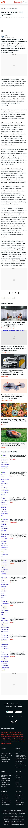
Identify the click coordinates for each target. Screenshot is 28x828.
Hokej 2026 (18, 779)
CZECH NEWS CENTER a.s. (19, 810)
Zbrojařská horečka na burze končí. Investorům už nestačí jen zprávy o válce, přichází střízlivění (12, 396)
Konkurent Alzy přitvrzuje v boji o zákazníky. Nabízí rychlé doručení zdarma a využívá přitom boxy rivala (12, 372)
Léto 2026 (18, 748)
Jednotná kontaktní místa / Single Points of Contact (13, 823)
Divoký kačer (3, 786)
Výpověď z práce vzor (5, 784)
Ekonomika (18, 791)
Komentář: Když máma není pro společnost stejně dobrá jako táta (17, 520)
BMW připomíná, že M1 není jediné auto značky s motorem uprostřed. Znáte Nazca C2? (18, 499)
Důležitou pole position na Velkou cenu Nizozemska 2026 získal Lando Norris (18, 636)
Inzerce (19, 703)
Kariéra (20, 706)
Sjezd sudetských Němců (6, 778)
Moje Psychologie (5, 732)
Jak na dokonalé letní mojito (21, 765)
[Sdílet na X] (12, 293)
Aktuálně (3, 748)
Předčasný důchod (19, 795)
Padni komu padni (4, 782)
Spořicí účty (18, 797)
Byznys (7, 8)
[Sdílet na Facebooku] (9, 293)
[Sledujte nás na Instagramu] (15, 716)
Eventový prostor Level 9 (12, 741)
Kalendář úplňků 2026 (5, 759)
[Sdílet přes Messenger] (15, 293)
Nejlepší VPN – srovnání (6, 802)
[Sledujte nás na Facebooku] (12, 716)
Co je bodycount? (4, 761)
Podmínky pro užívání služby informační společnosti (13, 818)
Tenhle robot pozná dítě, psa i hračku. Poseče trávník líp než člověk (13, 444)
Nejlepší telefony (4, 797)
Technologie (4, 791)
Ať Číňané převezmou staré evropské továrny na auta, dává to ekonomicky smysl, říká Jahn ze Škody (13, 324)
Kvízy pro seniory (4, 757)
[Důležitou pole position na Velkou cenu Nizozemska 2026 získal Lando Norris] (5, 642)
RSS (15, 706)
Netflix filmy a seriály (5, 804)
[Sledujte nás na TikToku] (21, 716)
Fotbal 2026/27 (19, 777)
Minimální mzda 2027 (20, 802)
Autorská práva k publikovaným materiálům (14, 816)
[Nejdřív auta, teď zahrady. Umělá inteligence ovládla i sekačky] (5, 567)
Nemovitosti (8, 736)
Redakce (13, 703)
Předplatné (9, 706)
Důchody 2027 (18, 800)
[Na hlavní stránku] (3, 2)
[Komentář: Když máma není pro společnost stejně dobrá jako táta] (5, 525)
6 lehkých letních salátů (20, 767)
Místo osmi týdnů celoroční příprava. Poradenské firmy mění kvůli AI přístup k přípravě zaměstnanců (13, 348)
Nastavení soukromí (9, 821)
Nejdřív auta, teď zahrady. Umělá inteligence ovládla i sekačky (17, 561)
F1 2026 (17, 783)
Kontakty (7, 703)
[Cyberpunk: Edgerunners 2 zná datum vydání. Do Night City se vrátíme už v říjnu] (5, 608)
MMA (17, 775)
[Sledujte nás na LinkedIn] (6, 716)
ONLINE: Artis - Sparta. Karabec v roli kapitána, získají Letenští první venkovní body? (18, 579)
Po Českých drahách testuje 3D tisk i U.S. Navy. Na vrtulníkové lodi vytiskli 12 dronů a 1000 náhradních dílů (18, 535)
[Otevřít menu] (26, 2)
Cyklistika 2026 (19, 786)
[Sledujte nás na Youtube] (18, 716)
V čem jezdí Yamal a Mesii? (6, 755)
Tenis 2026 (18, 781)
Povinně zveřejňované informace (17, 824)
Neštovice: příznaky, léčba (6, 753)
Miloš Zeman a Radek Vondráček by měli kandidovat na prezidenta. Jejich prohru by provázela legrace (18, 474)
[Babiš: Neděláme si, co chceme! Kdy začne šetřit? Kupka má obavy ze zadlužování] (5, 462)
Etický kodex (6, 824)
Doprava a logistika (14, 8)
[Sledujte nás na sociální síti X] (9, 716)
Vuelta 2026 (8, 743)
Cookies (22, 819)
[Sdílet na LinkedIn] (18, 293)
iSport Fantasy (8, 734)
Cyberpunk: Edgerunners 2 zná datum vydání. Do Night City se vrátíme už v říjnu (17, 602)
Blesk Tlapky (13, 732)
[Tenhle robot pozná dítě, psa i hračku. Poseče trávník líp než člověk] (14, 435)
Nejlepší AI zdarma (5, 798)
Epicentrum (3, 752)
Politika (3, 771)
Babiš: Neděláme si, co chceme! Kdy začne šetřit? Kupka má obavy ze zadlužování (18, 457)
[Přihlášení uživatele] (23, 2)
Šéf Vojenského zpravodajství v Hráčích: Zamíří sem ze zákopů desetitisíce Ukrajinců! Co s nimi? (18, 653)
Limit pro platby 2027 (20, 798)
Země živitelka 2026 (19, 804)
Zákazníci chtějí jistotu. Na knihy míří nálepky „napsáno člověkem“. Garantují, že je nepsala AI (14, 421)
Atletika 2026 (18, 784)
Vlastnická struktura (18, 821)
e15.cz (2, 8)
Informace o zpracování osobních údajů (12, 819)
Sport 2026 (18, 771)
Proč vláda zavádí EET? (5, 780)
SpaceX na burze (4, 795)
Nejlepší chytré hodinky (6, 800)
